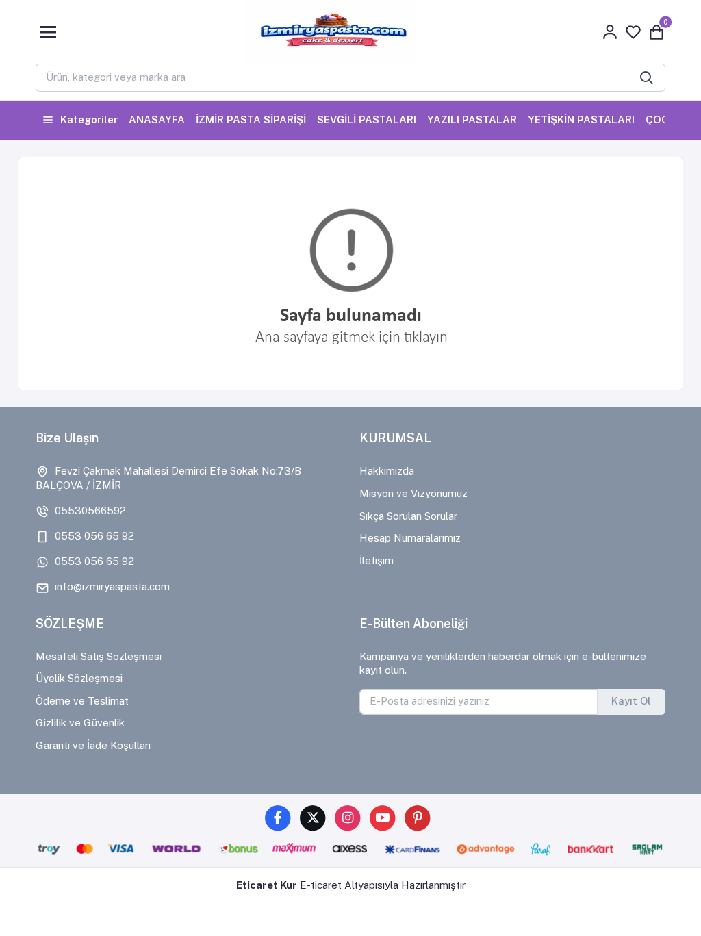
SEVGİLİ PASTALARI (366, 119)
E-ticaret (321, 885)
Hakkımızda (386, 471)
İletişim (376, 560)
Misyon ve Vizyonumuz (413, 493)
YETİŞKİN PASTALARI (581, 119)
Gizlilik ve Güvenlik (80, 723)
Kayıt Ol (631, 701)
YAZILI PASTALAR (472, 119)
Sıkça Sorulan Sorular (408, 516)
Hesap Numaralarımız (410, 538)
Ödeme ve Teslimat (82, 701)
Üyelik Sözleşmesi (79, 678)
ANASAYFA (157, 119)
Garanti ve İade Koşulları (93, 745)
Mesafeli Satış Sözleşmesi (99, 656)
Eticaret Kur (266, 885)
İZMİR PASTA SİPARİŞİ (251, 119)
